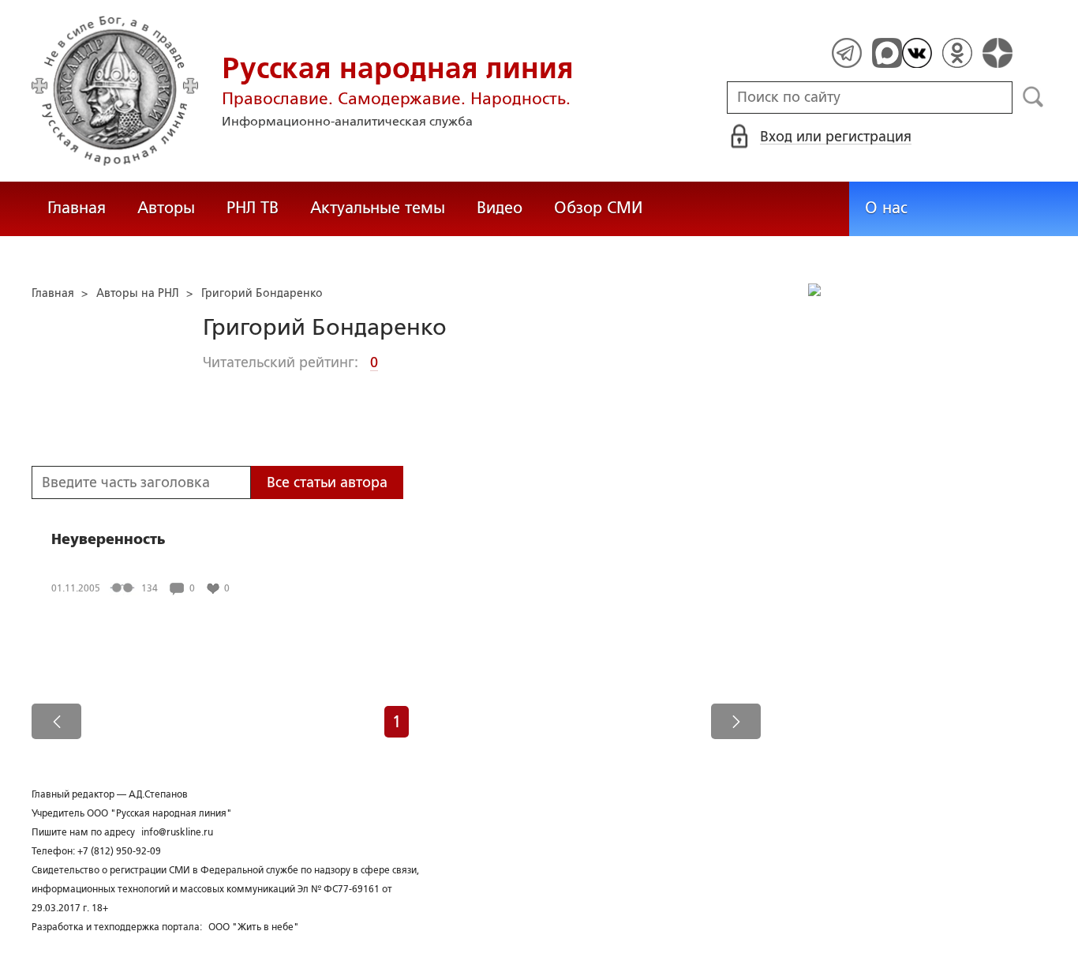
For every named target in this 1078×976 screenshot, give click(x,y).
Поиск (1033, 97)
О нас (886, 207)
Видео (499, 207)
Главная (76, 207)
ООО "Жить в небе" (253, 927)
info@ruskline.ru (177, 832)
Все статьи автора (327, 482)
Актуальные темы (377, 207)
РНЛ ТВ (252, 207)
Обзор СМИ (598, 207)
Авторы (166, 207)
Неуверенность (108, 539)
